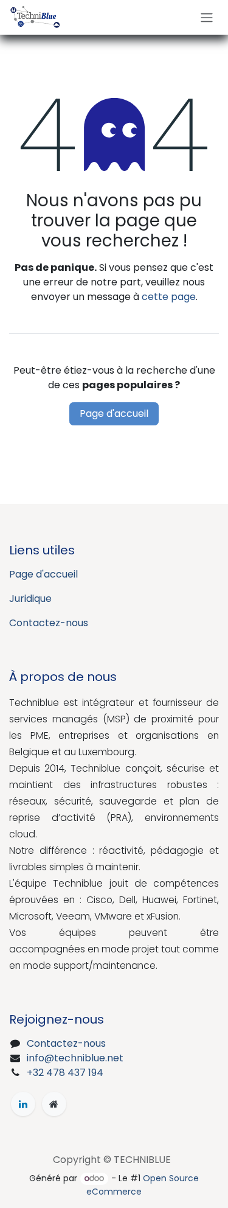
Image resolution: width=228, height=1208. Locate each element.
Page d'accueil (114, 414)
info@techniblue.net (75, 1058)
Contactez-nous (48, 623)
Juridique (30, 599)
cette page (169, 297)
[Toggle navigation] (207, 17)
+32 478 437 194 (65, 1073)
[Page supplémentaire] (54, 1104)
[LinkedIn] (23, 1104)
